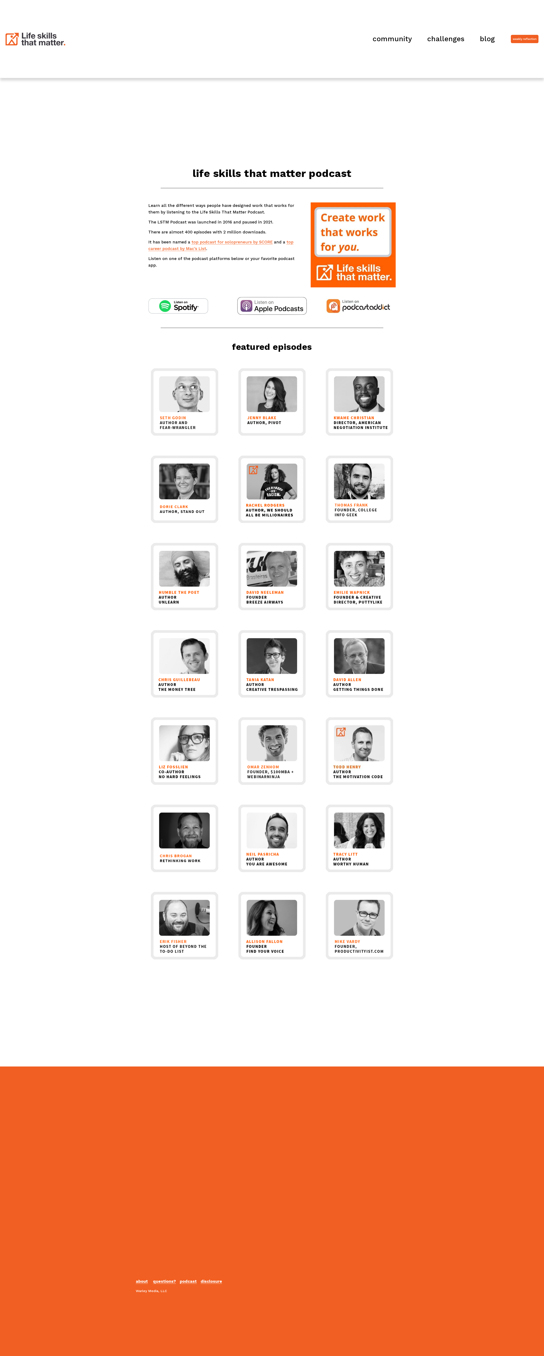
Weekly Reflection (525, 39)
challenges (446, 39)
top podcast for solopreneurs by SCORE (232, 242)
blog (487, 39)
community (392, 39)
